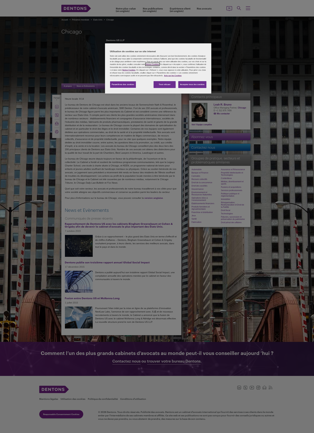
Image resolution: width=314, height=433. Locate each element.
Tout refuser (164, 84)
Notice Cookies (152, 64)
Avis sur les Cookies (173, 76)
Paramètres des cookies (123, 84)
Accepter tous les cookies (192, 84)
